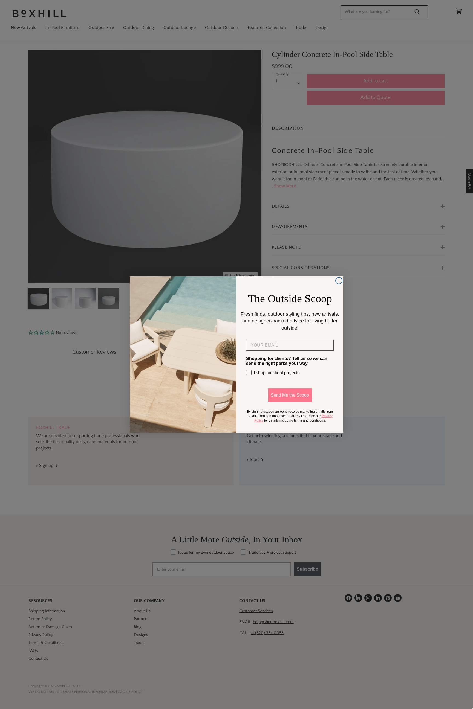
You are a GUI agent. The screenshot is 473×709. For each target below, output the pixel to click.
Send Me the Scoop (290, 395)
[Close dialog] (339, 280)
